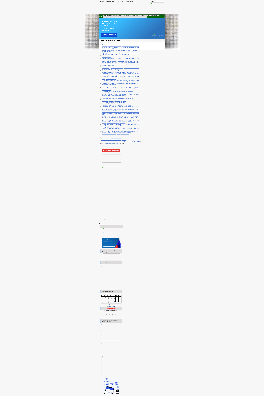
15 (102, 299)
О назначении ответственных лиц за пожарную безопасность (115, 134)
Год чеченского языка (129, 1)
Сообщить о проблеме (109, 34)
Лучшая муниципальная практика (112, 15)
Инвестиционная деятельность (149, 15)
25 (111, 301)
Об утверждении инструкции (108, 65)
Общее (100, 16)
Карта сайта (120, 1)
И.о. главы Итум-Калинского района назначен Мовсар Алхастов (113, 140)
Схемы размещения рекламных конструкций (134, 17)
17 (108, 299)
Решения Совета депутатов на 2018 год (132, 141)
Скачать (108, 287)
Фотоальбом (108, 1)
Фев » (113, 304)
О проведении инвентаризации (109, 79)
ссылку (117, 143)
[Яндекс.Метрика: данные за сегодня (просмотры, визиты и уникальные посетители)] (111, 306)
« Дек (110, 304)
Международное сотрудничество (112, 17)
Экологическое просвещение (131, 15)
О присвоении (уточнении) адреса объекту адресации (114, 92)
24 (108, 301)
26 (114, 301)
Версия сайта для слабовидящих (112, 150)
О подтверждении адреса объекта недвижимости (113, 99)
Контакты (114, 1)
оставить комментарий (109, 143)
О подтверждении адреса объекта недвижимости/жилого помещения (117, 85)
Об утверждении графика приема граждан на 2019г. (113, 123)
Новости (102, 1)
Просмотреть (113, 287)
